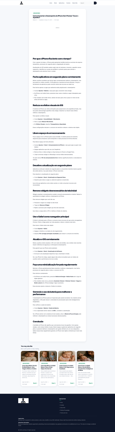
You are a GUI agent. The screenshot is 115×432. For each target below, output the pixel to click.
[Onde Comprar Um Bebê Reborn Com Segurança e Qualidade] (66, 356)
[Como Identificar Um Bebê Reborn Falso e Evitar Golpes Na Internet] (48, 356)
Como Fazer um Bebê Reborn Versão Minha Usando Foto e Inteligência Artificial (85, 368)
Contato (68, 3)
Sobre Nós (74, 3)
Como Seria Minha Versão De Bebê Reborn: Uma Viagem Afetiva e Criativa (29, 367)
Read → (35, 383)
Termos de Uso (63, 412)
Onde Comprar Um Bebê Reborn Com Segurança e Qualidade (66, 367)
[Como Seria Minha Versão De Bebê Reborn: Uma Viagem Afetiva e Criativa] (29, 356)
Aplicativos (61, 3)
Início (51, 3)
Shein (55, 3)
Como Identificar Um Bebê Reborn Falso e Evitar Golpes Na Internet (48, 367)
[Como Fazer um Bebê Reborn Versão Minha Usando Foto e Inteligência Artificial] (85, 356)
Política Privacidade (64, 410)
